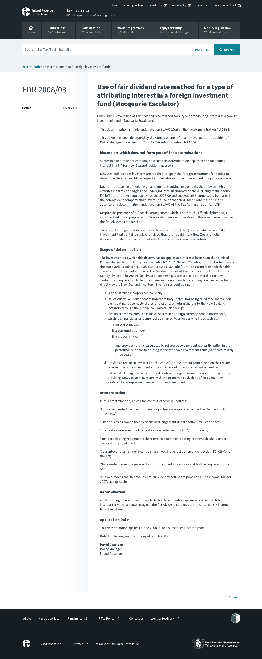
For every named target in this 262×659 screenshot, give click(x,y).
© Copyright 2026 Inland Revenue (115, 644)
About (114, 5)
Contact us (203, 5)
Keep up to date (133, 5)
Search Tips (202, 50)
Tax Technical (78, 10)
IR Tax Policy (179, 5)
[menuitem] (27, 618)
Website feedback (225, 5)
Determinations (33, 66)
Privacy (78, 644)
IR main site (155, 5)
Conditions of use (51, 644)
